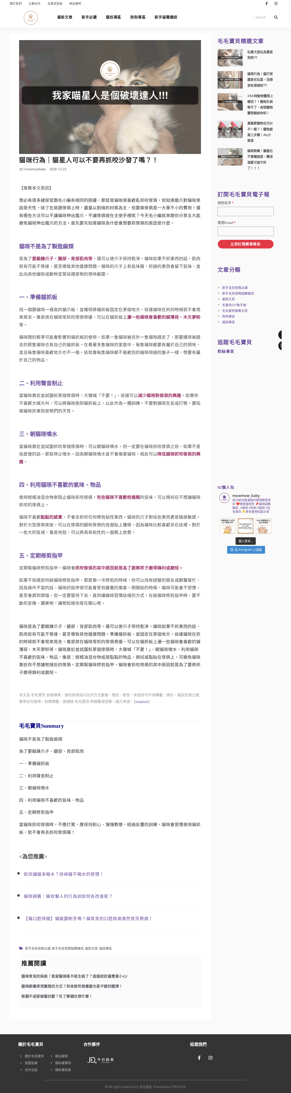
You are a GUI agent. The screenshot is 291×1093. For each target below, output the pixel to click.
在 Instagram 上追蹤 (248, 550)
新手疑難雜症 (166, 17)
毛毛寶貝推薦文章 (235, 310)
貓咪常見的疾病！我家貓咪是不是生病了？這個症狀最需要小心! (74, 976)
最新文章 (65, 17)
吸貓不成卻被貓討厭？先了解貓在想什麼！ (57, 996)
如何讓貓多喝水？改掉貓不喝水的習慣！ (64, 874)
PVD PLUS (178, 1087)
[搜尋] (276, 17)
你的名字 (224, 203)
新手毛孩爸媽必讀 (37, 948)
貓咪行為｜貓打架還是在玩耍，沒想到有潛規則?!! (260, 79)
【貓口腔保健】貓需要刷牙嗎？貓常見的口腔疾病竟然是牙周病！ (88, 918)
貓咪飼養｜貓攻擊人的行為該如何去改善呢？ (68, 896)
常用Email (225, 223)
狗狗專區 (138, 17)
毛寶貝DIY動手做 (234, 305)
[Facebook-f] (266, 3)
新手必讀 (89, 17)
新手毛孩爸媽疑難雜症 (68, 948)
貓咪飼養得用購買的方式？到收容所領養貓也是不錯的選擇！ (72, 986)
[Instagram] (276, 3)
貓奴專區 (113, 17)
